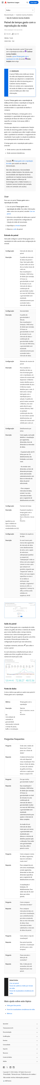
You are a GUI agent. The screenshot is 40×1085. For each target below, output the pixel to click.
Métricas (9, 1013)
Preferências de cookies (28, 1074)
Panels (11, 38)
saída (15, 229)
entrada (17, 225)
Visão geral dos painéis (14, 1005)
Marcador (8, 34)
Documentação (8, 15)
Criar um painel (14, 983)
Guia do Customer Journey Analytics (18, 18)
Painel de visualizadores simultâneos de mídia (21, 1009)
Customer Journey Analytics (24, 15)
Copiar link (16, 34)
